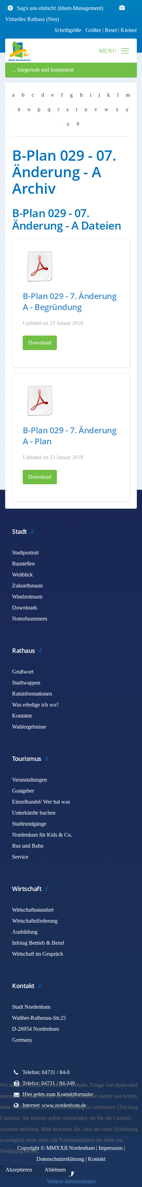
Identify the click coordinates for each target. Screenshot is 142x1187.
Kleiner (129, 30)
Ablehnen (55, 1170)
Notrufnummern (29, 619)
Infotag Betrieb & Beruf (38, 943)
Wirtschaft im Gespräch (37, 954)
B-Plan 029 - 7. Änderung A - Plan (69, 435)
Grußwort (22, 672)
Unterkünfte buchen (33, 813)
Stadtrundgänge (29, 824)
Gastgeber (23, 791)
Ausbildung (25, 932)
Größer (93, 30)
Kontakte (22, 716)
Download (39, 343)
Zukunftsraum (27, 586)
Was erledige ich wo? (35, 705)
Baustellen (23, 563)
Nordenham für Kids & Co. (42, 835)
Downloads (24, 608)
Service (20, 857)
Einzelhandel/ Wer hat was (41, 802)
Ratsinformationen (32, 694)
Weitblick (22, 574)
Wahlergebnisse (29, 727)
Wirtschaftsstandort (32, 910)
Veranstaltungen (29, 780)
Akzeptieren (19, 1170)
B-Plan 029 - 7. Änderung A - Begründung (69, 301)
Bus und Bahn (27, 846)
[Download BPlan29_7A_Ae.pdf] (40, 400)
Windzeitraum (27, 597)
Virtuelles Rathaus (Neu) (32, 19)
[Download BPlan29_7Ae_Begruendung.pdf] (40, 266)
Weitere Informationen (71, 1181)
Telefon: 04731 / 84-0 (46, 1072)
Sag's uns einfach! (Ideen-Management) (60, 8)
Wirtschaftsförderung (35, 921)
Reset (111, 30)
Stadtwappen (26, 683)
